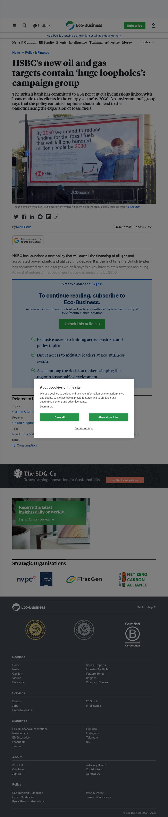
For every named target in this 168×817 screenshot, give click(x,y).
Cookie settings (84, 428)
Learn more (46, 406)
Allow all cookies (108, 417)
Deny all (60, 417)
